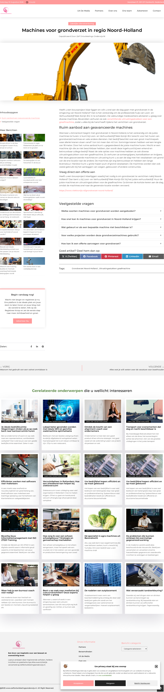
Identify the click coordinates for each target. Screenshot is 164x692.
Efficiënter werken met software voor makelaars (18, 482)
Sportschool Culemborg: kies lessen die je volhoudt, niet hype (33, 214)
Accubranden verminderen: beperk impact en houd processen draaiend (34, 232)
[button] (156, 666)
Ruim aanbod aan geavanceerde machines (21, 118)
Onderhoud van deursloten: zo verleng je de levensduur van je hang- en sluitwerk (10, 214)
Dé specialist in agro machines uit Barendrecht (102, 537)
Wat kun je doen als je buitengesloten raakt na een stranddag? (34, 197)
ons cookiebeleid (104, 675)
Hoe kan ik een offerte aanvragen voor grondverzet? (111, 243)
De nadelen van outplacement (101, 590)
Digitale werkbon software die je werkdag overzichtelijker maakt (10, 162)
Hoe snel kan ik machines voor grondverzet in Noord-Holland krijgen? (111, 219)
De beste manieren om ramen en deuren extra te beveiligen (9, 197)
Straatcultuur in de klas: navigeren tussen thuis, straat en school (9, 145)
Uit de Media (84, 656)
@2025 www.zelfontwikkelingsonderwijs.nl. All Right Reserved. (27, 688)
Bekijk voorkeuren (142, 683)
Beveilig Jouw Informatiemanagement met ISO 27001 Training (18, 538)
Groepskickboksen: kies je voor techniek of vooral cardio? (10, 232)
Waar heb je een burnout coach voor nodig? (17, 591)
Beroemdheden (85, 652)
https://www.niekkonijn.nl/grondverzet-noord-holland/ (86, 190)
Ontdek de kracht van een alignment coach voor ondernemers (98, 429)
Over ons (112, 10)
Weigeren (110, 683)
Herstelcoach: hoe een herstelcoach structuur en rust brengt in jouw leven (33, 249)
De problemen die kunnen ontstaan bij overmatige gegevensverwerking (140, 538)
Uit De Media (83, 10)
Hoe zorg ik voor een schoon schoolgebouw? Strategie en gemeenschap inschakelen (58, 538)
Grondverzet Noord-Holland (85, 268)
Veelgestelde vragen (11, 122)
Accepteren (78, 683)
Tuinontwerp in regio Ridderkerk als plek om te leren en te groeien (33, 145)
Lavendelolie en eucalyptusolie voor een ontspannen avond (32, 180)
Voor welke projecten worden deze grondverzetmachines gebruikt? (111, 235)
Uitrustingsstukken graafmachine (114, 268)
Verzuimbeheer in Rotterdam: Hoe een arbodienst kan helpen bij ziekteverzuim (61, 483)
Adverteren (142, 10)
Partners (99, 10)
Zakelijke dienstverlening (82, 23)
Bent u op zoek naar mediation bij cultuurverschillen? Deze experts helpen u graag (61, 592)
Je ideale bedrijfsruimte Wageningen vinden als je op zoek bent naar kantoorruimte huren (19, 429)
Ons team (127, 10)
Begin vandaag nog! (22, 294)
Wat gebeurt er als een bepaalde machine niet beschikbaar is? (111, 227)
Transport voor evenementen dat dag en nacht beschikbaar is (143, 428)
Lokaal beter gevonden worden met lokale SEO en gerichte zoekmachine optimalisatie (59, 429)
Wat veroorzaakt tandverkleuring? (144, 590)
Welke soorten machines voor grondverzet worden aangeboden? (111, 211)
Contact (157, 10)
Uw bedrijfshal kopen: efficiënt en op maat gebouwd (102, 482)
